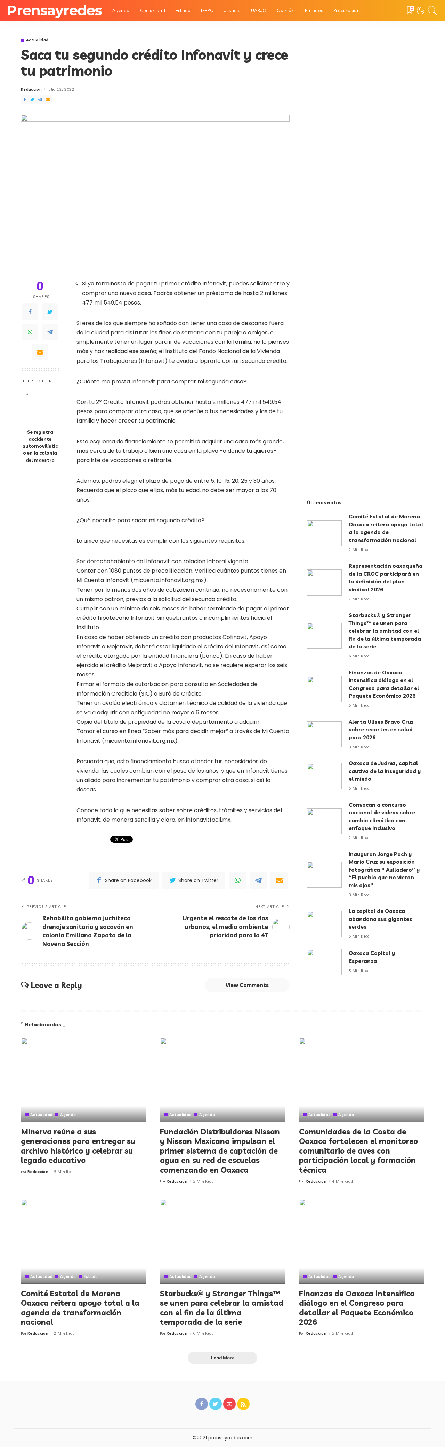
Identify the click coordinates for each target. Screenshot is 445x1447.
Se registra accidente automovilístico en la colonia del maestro (40, 446)
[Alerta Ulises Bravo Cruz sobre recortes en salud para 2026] (324, 734)
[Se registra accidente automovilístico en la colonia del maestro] (40, 407)
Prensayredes (54, 10)
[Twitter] (50, 312)
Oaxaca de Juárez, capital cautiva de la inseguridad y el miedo (385, 771)
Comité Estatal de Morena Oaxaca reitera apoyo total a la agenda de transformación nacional (80, 1308)
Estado (91, 1277)
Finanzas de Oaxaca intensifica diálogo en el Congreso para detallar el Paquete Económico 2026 (357, 1308)
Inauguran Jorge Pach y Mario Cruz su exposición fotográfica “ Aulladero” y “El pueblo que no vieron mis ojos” (384, 870)
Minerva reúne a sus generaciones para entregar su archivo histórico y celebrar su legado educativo (78, 1146)
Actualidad (37, 40)
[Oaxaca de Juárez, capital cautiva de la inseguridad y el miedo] (324, 776)
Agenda (68, 1115)
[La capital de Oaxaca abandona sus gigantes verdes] (324, 924)
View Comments (247, 985)
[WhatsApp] (30, 332)
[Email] (40, 352)
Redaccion (31, 89)
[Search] (432, 10)
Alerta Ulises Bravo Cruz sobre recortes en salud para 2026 (381, 729)
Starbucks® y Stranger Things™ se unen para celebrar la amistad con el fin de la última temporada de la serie (385, 631)
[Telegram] (50, 332)
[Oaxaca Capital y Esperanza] (324, 962)
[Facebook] (30, 312)
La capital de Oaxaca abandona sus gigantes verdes (380, 919)
